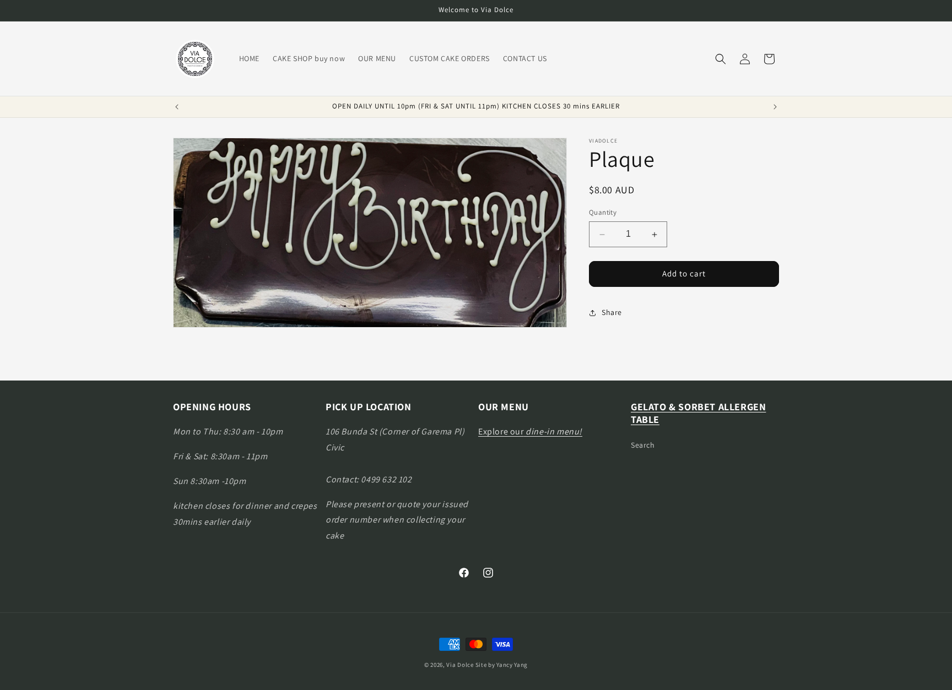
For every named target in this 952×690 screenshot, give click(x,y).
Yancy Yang (512, 665)
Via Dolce (459, 665)
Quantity (602, 213)
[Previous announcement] (177, 106)
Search (643, 444)
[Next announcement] (775, 106)
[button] (720, 59)
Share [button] (612, 313)
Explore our (530, 431)
